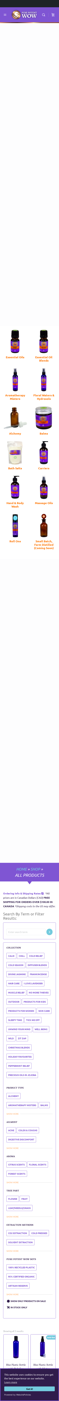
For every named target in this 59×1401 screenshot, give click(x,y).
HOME (21, 869)
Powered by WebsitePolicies (17, 1395)
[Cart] (53, 14)
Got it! (29, 1388)
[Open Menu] (5, 14)
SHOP (35, 869)
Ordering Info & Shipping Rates (22, 893)
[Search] (44, 14)
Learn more (10, 1382)
